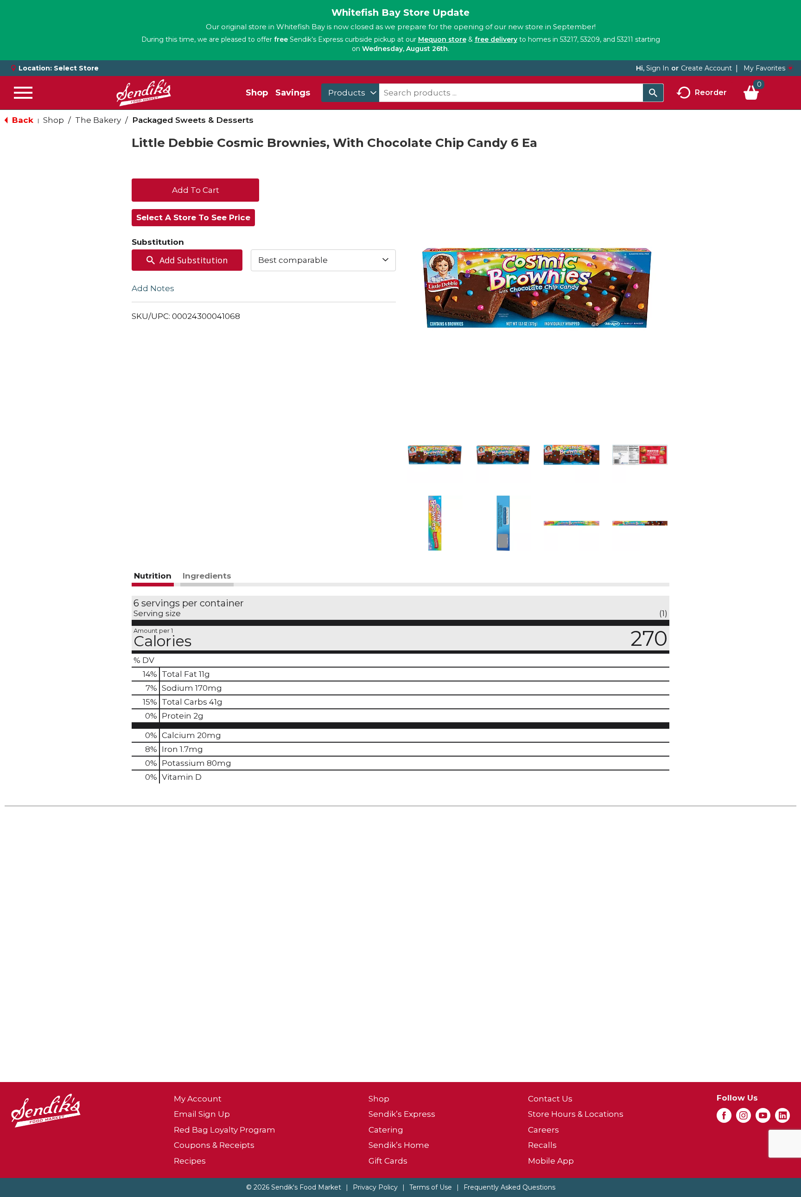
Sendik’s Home (399, 1145)
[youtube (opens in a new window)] (763, 1118)
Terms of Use (430, 1187)
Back (21, 120)
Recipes (190, 1160)
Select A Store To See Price (193, 217)
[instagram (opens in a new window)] (743, 1118)
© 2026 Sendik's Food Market (293, 1187)
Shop (257, 93)
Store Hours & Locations (575, 1114)
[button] (434, 454)
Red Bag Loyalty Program (224, 1129)
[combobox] (350, 92)
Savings (292, 93)
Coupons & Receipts (214, 1145)
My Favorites (764, 68)
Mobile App (551, 1160)
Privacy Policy (375, 1187)
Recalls (542, 1145)
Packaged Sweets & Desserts (193, 120)
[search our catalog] (653, 93)
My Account (198, 1098)
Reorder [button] (711, 92)
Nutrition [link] (153, 575)
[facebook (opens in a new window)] (724, 1118)
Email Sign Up (202, 1114)
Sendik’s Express (402, 1114)
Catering (386, 1129)
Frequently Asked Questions (509, 1187)
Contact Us (550, 1098)
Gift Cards (388, 1160)
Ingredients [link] (207, 575)
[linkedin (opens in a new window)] (782, 1118)
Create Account (706, 68)
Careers (543, 1129)
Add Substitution (193, 260)
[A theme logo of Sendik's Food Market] (143, 93)
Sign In (657, 68)
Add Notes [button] (153, 288)
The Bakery (98, 120)
